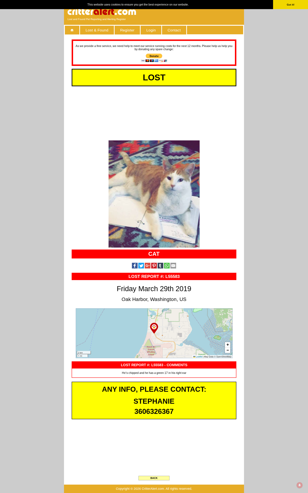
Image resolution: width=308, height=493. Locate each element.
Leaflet (198, 356)
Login (151, 30)
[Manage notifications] (299, 485)
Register (127, 30)
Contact (174, 30)
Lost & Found (97, 30)
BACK (154, 478)
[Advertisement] (199, 11)
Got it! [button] (290, 4)
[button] (154, 328)
